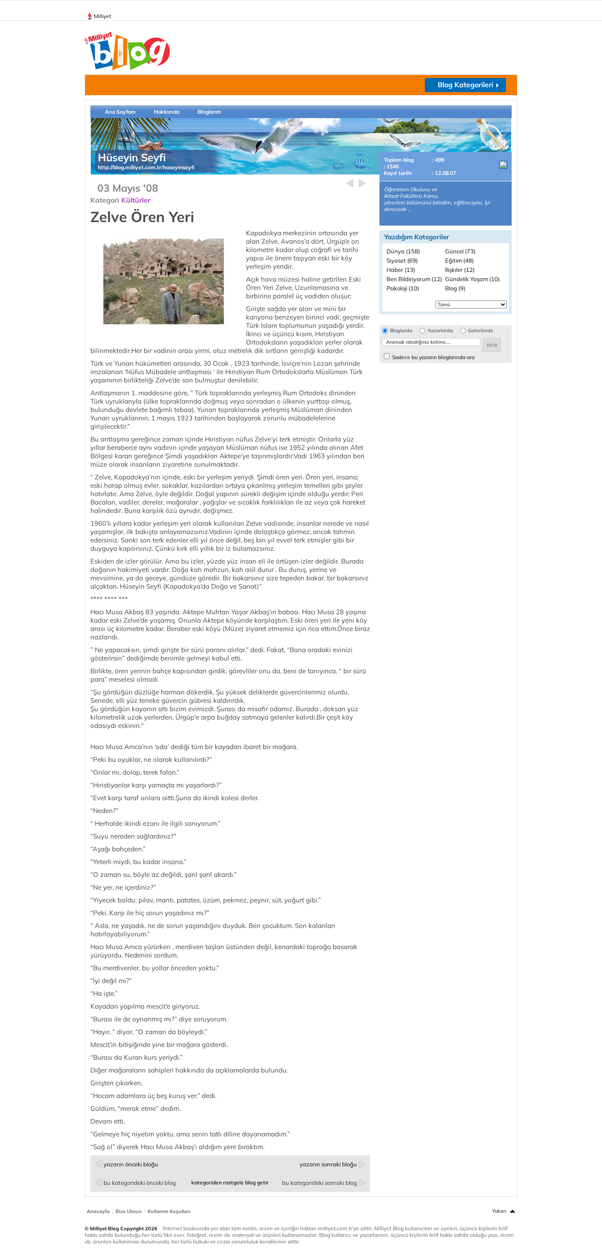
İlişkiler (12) (460, 269)
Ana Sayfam (120, 111)
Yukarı (499, 1211)
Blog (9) (455, 288)
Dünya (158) (403, 251)
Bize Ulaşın (128, 1211)
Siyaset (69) (402, 260)
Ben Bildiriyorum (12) (414, 278)
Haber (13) (400, 269)
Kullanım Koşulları (169, 1211)
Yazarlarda (440, 331)
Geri (350, 183)
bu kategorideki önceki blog (140, 1182)
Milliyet (102, 16)
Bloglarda (401, 331)
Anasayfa (98, 1211)
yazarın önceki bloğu (131, 1164)
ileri (362, 183)
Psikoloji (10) (402, 288)
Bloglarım (209, 111)
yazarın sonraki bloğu (328, 1164)
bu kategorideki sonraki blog (319, 1182)
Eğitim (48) (459, 260)
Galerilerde (480, 331)
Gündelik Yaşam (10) (472, 278)
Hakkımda (166, 111)
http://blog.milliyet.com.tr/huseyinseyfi (146, 167)
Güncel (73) (460, 251)
